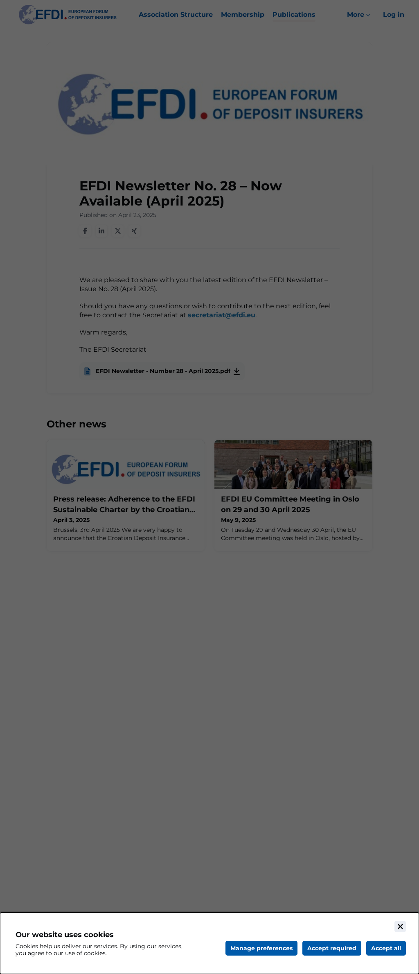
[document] (209, 943)
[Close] (400, 926)
